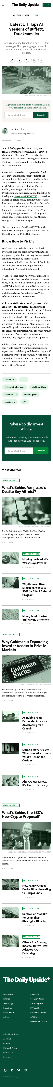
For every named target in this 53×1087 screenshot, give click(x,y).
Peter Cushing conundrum (34, 158)
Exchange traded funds (14, 387)
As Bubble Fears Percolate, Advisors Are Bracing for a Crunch (34, 722)
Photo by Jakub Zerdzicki (33, 95)
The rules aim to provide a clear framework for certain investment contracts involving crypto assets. (25, 860)
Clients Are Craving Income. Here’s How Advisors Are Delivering (34, 947)
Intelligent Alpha (39, 387)
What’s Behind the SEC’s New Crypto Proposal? (22, 814)
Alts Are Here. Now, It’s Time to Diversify (35, 783)
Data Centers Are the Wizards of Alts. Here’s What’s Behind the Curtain (36, 754)
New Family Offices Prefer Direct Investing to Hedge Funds (36, 889)
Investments (10, 402)
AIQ (45, 282)
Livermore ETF (11, 394)
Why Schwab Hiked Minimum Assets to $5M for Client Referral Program (36, 589)
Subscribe (41, 115)
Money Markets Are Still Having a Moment (35, 617)
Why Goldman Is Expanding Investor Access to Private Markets (25, 646)
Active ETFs (9, 379)
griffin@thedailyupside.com (22, 133)
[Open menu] (4, 4)
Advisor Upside (21, 15)
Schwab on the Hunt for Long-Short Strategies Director (34, 917)
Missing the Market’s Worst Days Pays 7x (35, 561)
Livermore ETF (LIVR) (25, 196)
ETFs (37, 15)
